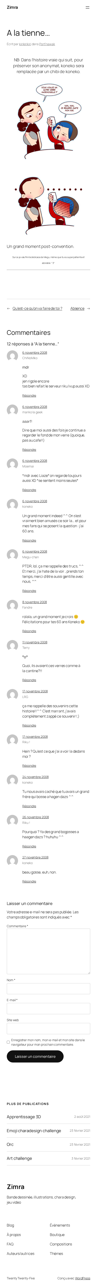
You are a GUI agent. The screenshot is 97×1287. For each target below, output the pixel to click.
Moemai (28, 466)
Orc (10, 1144)
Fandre (27, 607)
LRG (25, 697)
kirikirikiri (25, 44)
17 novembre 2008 (35, 691)
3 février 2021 (81, 1158)
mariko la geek (32, 412)
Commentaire (17, 926)
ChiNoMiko (29, 358)
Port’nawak (47, 44)
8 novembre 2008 (34, 602)
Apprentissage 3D (24, 1116)
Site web (13, 1020)
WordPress (82, 1278)
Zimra (12, 7)
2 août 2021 (82, 1116)
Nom (11, 980)
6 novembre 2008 (34, 352)
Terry (26, 647)
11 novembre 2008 (34, 642)
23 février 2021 (80, 1130)
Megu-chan (30, 557)
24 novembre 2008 (35, 777)
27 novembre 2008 (35, 857)
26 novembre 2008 (35, 817)
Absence (77, 308)
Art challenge (19, 1158)
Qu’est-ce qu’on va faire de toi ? (37, 308)
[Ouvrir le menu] (87, 7)
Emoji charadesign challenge (34, 1130)
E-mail (12, 1000)
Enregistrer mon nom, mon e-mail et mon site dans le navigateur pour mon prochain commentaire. (48, 1042)
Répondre (29, 395)
